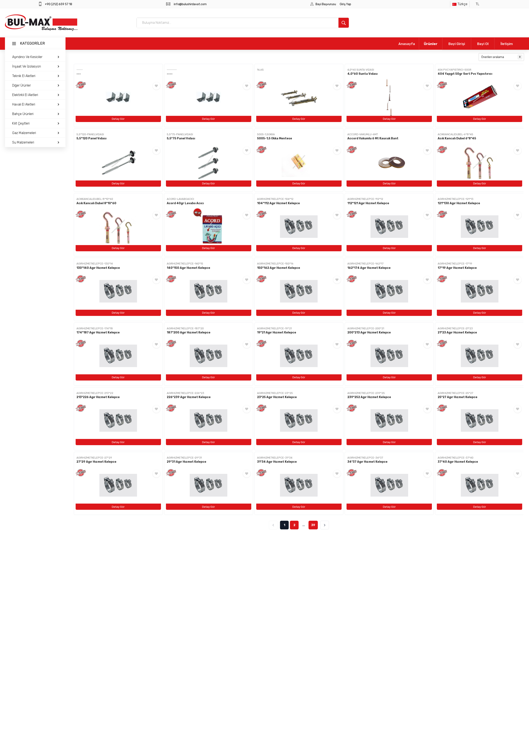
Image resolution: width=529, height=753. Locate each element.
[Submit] (343, 23)
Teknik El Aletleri (23, 76)
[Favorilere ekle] (156, 86)
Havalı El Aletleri (23, 104)
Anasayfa (406, 44)
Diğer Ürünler (21, 85)
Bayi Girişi (456, 44)
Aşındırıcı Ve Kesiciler (27, 57)
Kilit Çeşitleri (21, 123)
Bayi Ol (482, 44)
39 (313, 525)
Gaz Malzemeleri (24, 133)
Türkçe (462, 4)
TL (477, 4)
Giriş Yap (345, 4)
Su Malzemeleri (23, 142)
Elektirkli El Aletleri (25, 95)
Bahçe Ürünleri (22, 114)
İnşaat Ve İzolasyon (26, 66)
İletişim (506, 44)
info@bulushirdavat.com (190, 4)
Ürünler (430, 44)
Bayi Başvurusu (326, 4)
